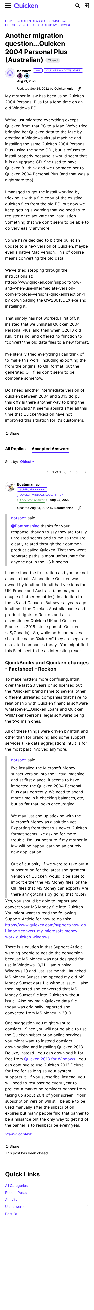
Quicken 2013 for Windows (49, 1058)
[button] (10, 73)
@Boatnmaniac (25, 525)
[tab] (15, 448)
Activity (11, 1199)
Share (12, 433)
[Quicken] (26, 6)
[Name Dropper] (20, 76)
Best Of (11, 1214)
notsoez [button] (24, 71)
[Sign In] (86, 5)
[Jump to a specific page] (85, 472)
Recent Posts (16, 1192)
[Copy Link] (79, 88)
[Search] (77, 5)
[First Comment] (27, 76)
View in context (18, 1134)
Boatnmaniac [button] (28, 484)
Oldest (26, 461)
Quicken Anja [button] (63, 88)
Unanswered (47, 1206)
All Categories (16, 1185)
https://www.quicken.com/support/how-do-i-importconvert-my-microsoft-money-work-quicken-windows (46, 930)
